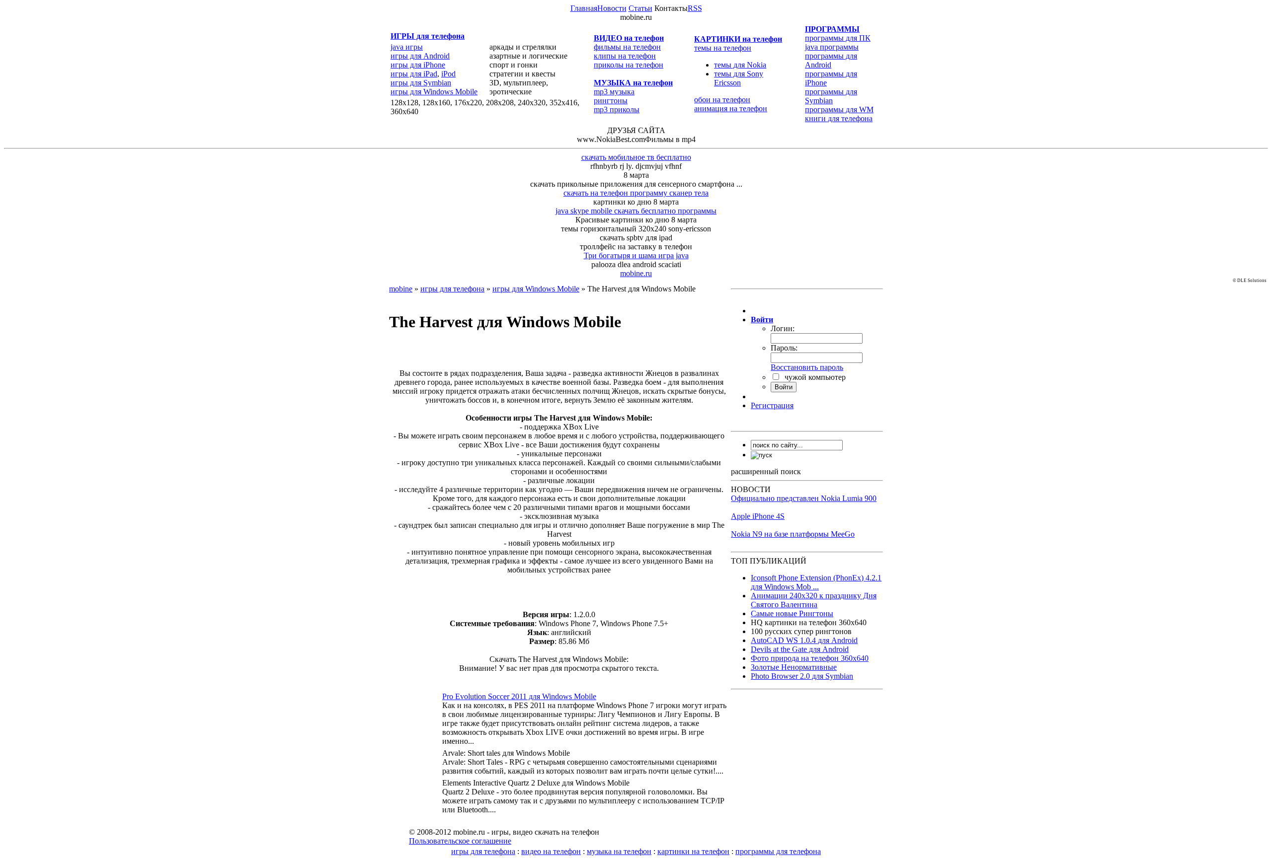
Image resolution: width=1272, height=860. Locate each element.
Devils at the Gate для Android (800, 649)
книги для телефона (839, 118)
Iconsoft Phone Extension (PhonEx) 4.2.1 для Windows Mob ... (816, 582)
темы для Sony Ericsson (738, 78)
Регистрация (772, 405)
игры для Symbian (421, 82)
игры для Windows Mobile (434, 91)
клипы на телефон (625, 56)
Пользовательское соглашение (460, 841)
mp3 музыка (614, 91)
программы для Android (831, 60)
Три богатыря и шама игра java (636, 255)
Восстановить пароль (807, 367)
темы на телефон (722, 48)
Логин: (783, 328)
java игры (407, 47)
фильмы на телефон (627, 47)
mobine (400, 289)
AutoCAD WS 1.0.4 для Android (804, 640)
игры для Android (420, 56)
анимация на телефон (730, 108)
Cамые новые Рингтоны (792, 613)
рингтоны (611, 100)
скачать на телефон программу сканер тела (636, 193)
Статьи (640, 8)
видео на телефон (551, 851)
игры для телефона (452, 289)
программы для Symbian (831, 96)
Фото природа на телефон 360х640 (810, 658)
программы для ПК (838, 38)
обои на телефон (722, 99)
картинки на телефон (693, 851)
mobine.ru (636, 273)
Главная (583, 8)
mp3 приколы (616, 109)
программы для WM (839, 109)
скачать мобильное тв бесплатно (636, 157)
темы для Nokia (740, 65)
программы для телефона (778, 851)
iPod (448, 74)
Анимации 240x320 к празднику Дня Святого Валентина (813, 600)
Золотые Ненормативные (794, 667)
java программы (832, 47)
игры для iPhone (418, 65)
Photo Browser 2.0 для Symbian (802, 676)
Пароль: (784, 348)
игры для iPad (414, 74)
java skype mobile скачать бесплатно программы (636, 211)
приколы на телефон (628, 65)
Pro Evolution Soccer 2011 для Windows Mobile (519, 696)
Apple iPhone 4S (758, 516)
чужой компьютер (814, 377)
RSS (695, 8)
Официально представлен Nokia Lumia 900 (803, 498)
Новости (612, 8)
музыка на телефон (619, 851)
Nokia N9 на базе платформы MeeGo (793, 534)
